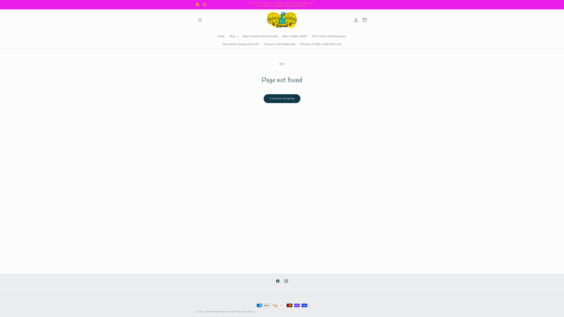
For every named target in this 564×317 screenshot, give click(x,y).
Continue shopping (281, 99)
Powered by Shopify (245, 311)
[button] (200, 20)
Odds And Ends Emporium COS (220, 311)
